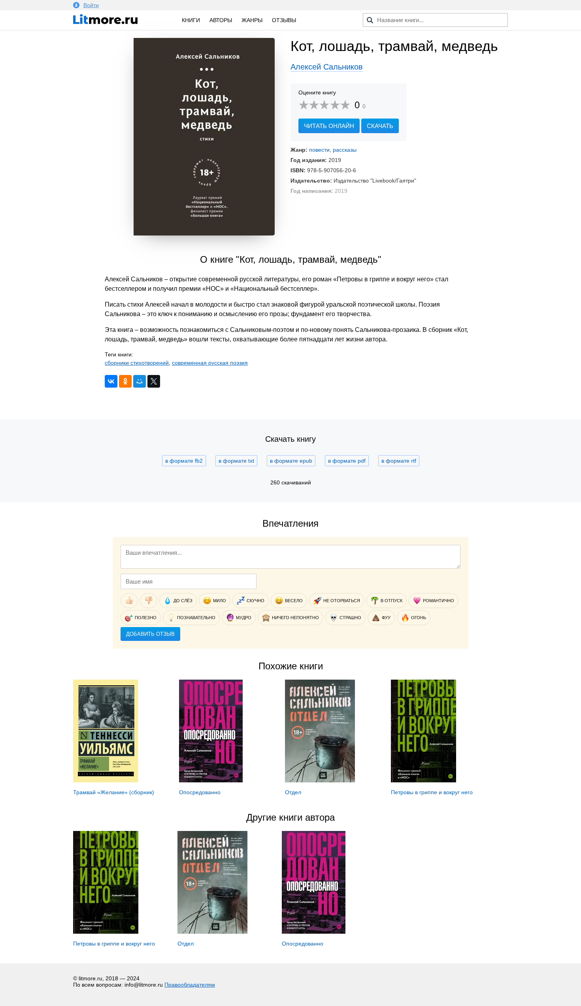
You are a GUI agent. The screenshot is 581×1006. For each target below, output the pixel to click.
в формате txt (236, 461)
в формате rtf (398, 461)
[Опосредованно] (211, 780)
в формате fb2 (184, 461)
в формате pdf (347, 461)
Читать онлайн (329, 125)
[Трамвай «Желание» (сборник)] (105, 780)
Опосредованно (200, 792)
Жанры (251, 20)
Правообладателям (189, 985)
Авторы (220, 20)
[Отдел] (320, 780)
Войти (91, 5)
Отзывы (284, 20)
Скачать (380, 125)
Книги (191, 20)
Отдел (293, 792)
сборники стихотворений (137, 363)
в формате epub (291, 461)
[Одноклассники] (125, 381)
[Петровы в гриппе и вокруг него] (423, 780)
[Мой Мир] (139, 381)
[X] (153, 381)
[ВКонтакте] (111, 381)
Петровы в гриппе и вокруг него (432, 792)
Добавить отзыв (150, 634)
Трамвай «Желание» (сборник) (113, 792)
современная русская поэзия (210, 363)
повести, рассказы (333, 150)
